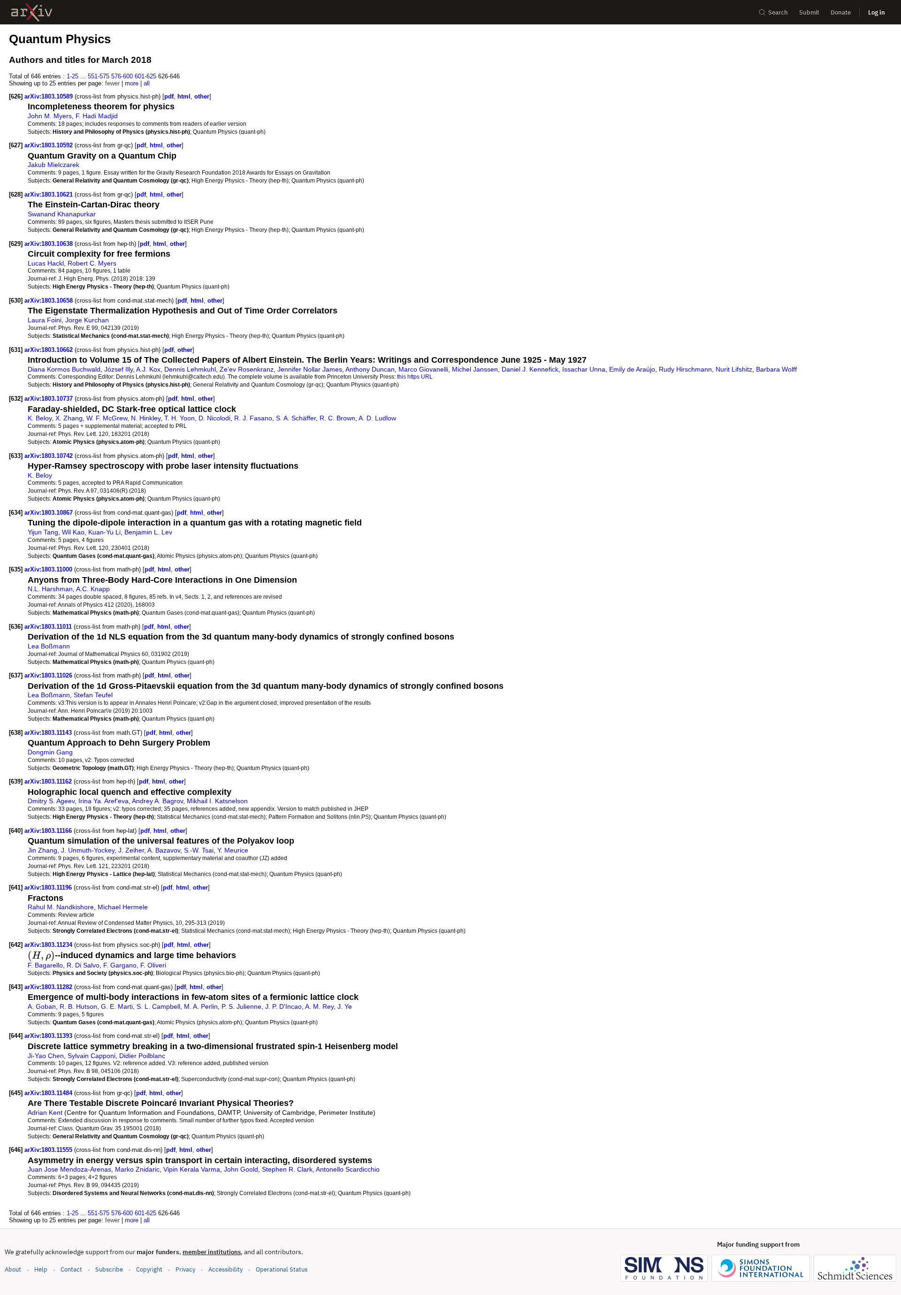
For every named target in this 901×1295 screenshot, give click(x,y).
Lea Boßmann (49, 646)
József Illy (118, 369)
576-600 (122, 76)
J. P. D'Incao (283, 1006)
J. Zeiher (131, 850)
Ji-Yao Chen (46, 1055)
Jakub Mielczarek (53, 164)
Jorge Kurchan (87, 320)
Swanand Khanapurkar (62, 214)
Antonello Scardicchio (348, 1169)
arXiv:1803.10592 (49, 145)
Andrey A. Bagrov (157, 801)
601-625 (145, 76)
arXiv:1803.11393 (49, 1035)
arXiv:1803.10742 (49, 455)
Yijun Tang (43, 532)
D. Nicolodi (214, 418)
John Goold (241, 1169)
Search (778, 12)
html (184, 96)
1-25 (72, 76)
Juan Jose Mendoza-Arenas (69, 1169)
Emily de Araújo (632, 369)
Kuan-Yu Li (104, 532)
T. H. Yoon (179, 418)
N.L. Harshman (50, 589)
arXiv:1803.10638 (49, 243)
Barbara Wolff (776, 369)
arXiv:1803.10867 (49, 512)
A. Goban (42, 1006)
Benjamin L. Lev (148, 532)
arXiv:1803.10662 (49, 349)
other (201, 96)
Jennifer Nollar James (309, 369)
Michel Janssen (475, 369)
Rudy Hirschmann (685, 369)
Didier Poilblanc (142, 1055)
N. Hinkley (145, 418)
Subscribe (109, 1269)
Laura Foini (44, 320)
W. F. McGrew (106, 418)
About (13, 1269)
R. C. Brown (337, 418)
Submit (809, 12)
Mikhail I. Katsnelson (217, 801)
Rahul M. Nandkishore (61, 907)
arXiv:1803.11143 (49, 732)
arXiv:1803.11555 (49, 1149)
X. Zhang (69, 418)
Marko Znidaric (137, 1169)
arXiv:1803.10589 (49, 96)
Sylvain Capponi (91, 1055)
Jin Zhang (42, 850)
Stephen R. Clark (287, 1169)
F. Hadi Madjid (97, 116)
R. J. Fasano (253, 418)
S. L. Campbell (158, 1006)
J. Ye (344, 1006)
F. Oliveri (153, 965)
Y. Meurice (232, 850)
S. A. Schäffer (296, 418)
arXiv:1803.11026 (49, 675)
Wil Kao (73, 532)
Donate (841, 12)
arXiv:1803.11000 (49, 569)
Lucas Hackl (46, 263)
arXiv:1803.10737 (49, 398)
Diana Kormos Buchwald (64, 369)
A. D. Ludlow (377, 418)
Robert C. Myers (92, 263)
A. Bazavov (163, 850)
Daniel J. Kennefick (530, 369)
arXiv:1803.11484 (49, 1093)
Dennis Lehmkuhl (190, 369)
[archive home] (31, 12)
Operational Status (281, 1269)
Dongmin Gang (50, 752)
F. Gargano (120, 965)
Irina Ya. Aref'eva (103, 801)
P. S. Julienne (241, 1006)
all (147, 83)
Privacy (185, 1269)
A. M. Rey (319, 1006)
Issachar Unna (583, 369)
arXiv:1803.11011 (49, 626)
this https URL (415, 376)
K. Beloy (40, 418)
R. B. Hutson (78, 1006)
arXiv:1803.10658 (49, 300)
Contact (71, 1269)
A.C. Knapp (93, 589)
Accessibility (225, 1269)
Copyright (149, 1269)
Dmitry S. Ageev (51, 801)
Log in (876, 12)
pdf (169, 96)
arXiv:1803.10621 (49, 194)
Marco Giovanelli (423, 369)
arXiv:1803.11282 (49, 986)
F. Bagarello (45, 965)
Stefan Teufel (93, 695)
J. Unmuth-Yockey (88, 850)
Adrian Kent (45, 1112)
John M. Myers (50, 116)
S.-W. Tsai (199, 850)
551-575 (98, 76)
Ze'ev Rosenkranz (247, 369)
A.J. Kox (148, 369)
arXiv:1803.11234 (49, 944)
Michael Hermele (123, 907)
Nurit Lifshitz (734, 369)
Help (40, 1269)
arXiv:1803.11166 (49, 830)
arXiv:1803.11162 (49, 781)
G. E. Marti (117, 1006)
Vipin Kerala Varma (191, 1169)
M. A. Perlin (201, 1006)
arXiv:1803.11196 (49, 887)
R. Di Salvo (83, 965)
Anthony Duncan (370, 369)
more (131, 83)
